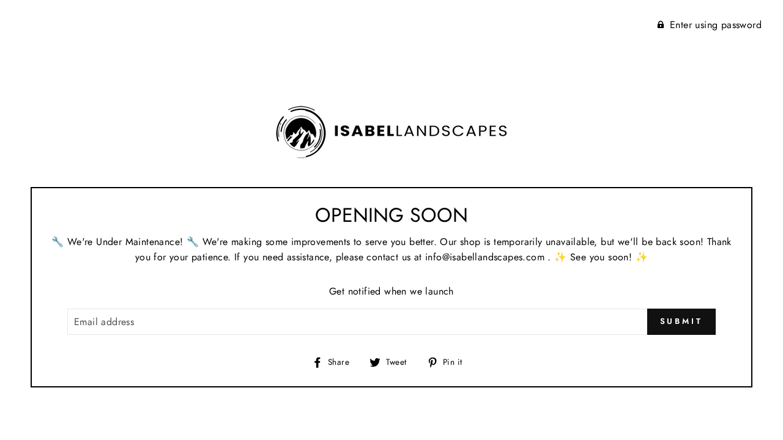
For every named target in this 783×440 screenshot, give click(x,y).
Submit (681, 321)
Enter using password (716, 25)
